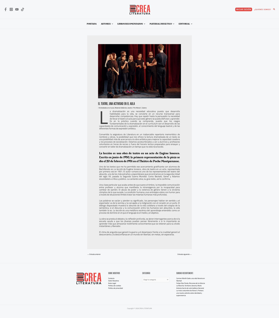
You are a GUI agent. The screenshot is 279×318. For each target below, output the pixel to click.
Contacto (111, 278)
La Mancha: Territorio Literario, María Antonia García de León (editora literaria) (190, 287)
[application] (112, 24)
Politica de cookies (114, 285)
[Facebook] (5, 9)
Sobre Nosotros (113, 280)
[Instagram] (11, 9)
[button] (243, 9)
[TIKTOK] (22, 9)
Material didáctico (121, 107)
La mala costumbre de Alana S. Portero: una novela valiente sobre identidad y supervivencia (190, 293)
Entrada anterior (94, 254)
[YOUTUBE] (17, 9)
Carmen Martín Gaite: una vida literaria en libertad (190, 279)
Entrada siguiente (185, 254)
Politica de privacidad (115, 288)
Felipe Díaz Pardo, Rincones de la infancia (190, 283)
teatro (130, 107)
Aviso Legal (112, 283)
